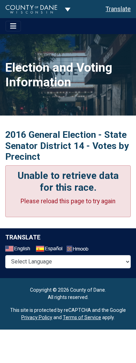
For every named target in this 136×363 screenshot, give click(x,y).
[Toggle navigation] (13, 26)
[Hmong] (80, 250)
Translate (118, 9)
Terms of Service (82, 317)
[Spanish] (50, 249)
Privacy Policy (36, 317)
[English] (20, 249)
